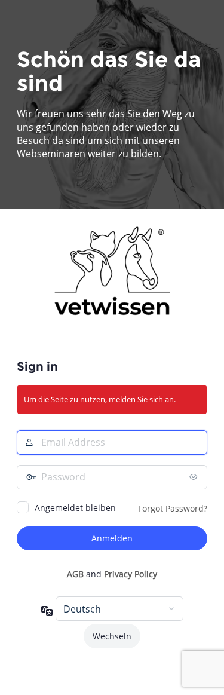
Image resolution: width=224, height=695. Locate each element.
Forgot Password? (172, 508)
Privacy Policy (130, 574)
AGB (75, 574)
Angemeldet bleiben (75, 507)
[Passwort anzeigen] (195, 477)
